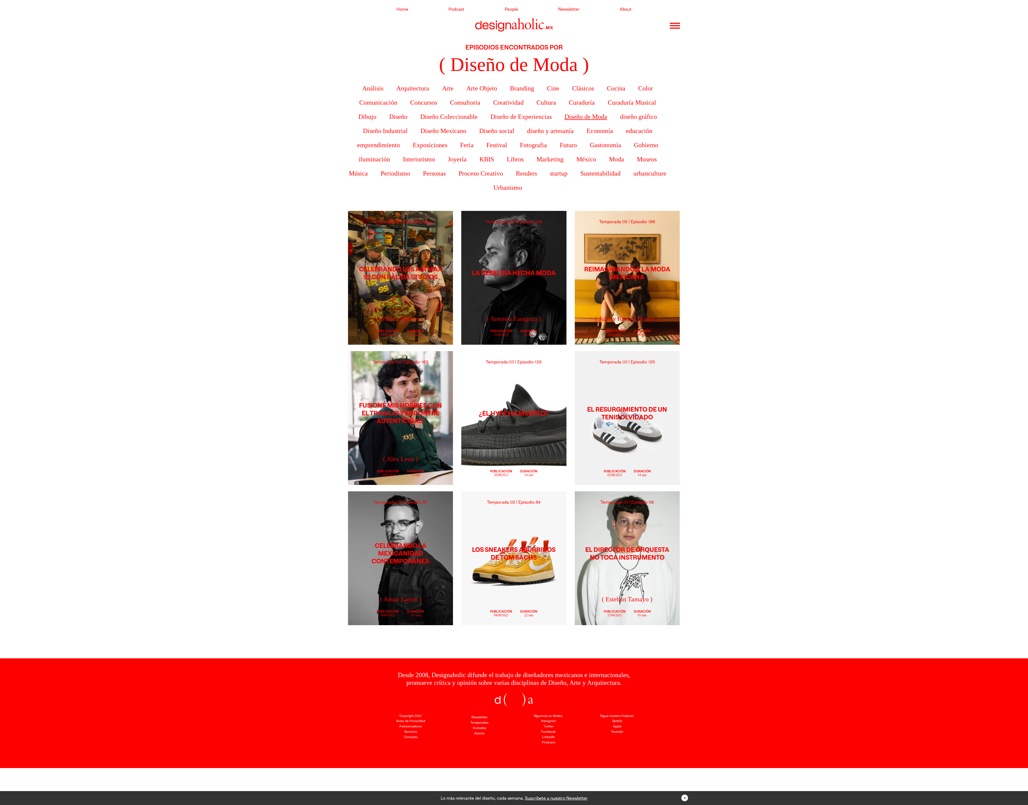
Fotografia (533, 145)
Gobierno (646, 145)
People (511, 9)
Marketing (550, 159)
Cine (553, 88)
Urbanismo (507, 187)
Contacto (411, 737)
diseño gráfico (638, 116)
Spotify (617, 721)
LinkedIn (548, 737)
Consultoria (465, 102)
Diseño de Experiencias (521, 116)
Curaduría (582, 102)
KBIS (486, 159)
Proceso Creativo (481, 173)
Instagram (548, 721)
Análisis (372, 88)
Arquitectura (412, 88)
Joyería (457, 159)
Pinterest (548, 742)
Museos (647, 159)
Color (645, 88)
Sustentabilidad (600, 173)
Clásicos (583, 88)
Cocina (616, 88)
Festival (496, 145)
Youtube (617, 732)
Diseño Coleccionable (449, 116)
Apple (617, 726)
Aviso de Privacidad (410, 721)
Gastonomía (605, 145)
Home (402, 9)
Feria (467, 145)
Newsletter (569, 9)
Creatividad (508, 102)
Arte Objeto (481, 88)
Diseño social (496, 130)
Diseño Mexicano (443, 130)
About (626, 9)
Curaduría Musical (632, 102)
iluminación (374, 159)
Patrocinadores (410, 726)
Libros (515, 159)
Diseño (398, 116)
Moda (616, 159)
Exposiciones (430, 145)
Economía (600, 130)
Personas (434, 173)
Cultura (546, 102)
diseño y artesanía (550, 130)
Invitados (479, 728)
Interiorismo (419, 159)
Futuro (568, 145)
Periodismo (395, 173)
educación (639, 130)
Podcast (456, 9)
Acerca (479, 733)
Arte (447, 88)
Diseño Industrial (385, 130)
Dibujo (367, 116)
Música (358, 173)
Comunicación (378, 102)
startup (559, 173)
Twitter (548, 726)
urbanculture (649, 173)
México (586, 159)
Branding (522, 88)
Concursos (423, 102)
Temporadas (479, 722)
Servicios (410, 732)
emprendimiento (378, 145)
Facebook (548, 732)
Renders (526, 173)
